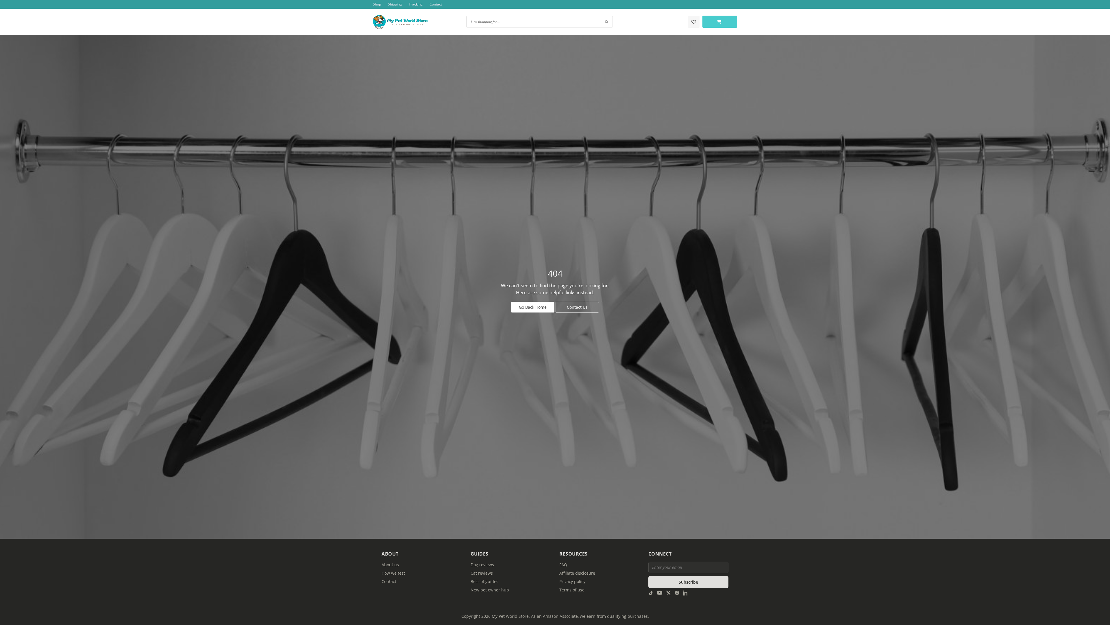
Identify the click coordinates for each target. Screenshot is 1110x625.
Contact (436, 4)
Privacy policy (572, 581)
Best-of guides (484, 581)
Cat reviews (482, 573)
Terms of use (571, 590)
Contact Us (577, 307)
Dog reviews (482, 564)
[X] (668, 592)
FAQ (563, 564)
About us (390, 564)
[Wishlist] (694, 22)
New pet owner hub (490, 590)
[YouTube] (659, 592)
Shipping (395, 4)
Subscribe (688, 582)
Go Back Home (533, 307)
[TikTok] (651, 592)
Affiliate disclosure (577, 573)
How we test (393, 573)
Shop (377, 4)
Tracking (416, 4)
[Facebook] (677, 592)
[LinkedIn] (685, 592)
